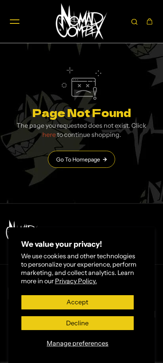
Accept (77, 302)
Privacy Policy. (76, 281)
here (49, 134)
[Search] (134, 21)
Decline (77, 323)
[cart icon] (149, 21)
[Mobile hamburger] (14, 21)
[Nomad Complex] (81, 21)
